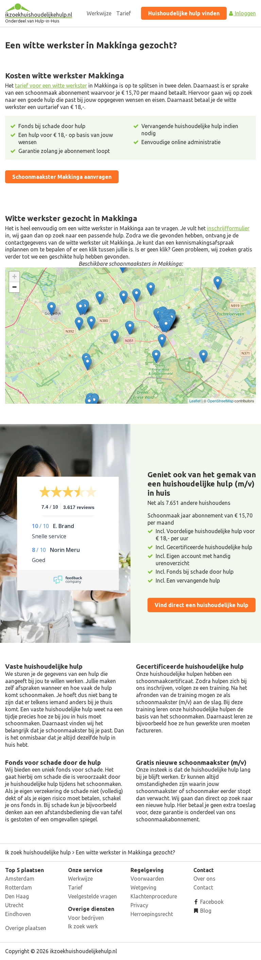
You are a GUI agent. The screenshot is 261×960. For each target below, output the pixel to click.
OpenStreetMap (220, 400)
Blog (205, 911)
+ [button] (14, 276)
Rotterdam (18, 887)
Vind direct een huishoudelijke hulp (201, 605)
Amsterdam (19, 879)
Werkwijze (99, 13)
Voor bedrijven (86, 918)
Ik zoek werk (83, 926)
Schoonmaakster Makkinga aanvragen (61, 177)
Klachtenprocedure (153, 896)
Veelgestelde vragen (92, 896)
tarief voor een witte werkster (51, 85)
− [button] (14, 287)
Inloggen (244, 13)
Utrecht (14, 905)
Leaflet (195, 400)
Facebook (211, 902)
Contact (203, 887)
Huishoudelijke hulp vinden (184, 13)
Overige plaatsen (25, 928)
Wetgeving (143, 887)
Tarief (123, 13)
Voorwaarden (147, 879)
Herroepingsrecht (151, 914)
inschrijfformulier (228, 228)
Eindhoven (18, 914)
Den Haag (17, 896)
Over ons (204, 879)
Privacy (139, 905)
